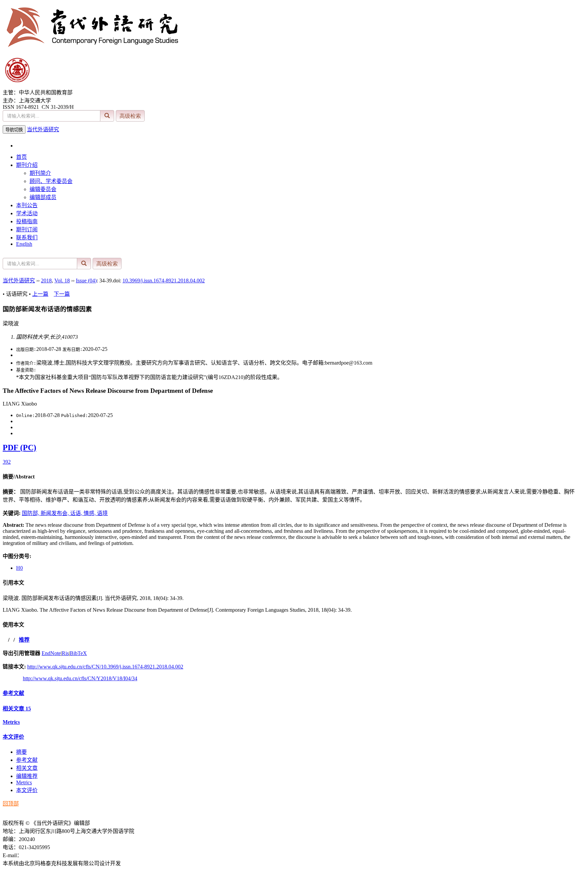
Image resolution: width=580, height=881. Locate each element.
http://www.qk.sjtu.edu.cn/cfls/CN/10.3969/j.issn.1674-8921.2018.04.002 (105, 666)
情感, (90, 513)
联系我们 (27, 237)
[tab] (290, 476)
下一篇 (62, 294)
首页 (21, 157)
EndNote (51, 653)
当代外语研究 (43, 129)
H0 (19, 568)
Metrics (11, 722)
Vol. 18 (62, 280)
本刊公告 (27, 205)
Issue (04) (86, 280)
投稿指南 (27, 221)
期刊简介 (40, 173)
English (24, 244)
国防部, (31, 513)
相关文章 (17, 708)
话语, (77, 513)
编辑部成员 (43, 197)
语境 (102, 513)
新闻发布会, (55, 513)
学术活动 (27, 213)
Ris (65, 653)
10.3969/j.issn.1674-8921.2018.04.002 (164, 280)
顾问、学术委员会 (51, 181)
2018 (46, 280)
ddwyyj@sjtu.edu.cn (44, 855)
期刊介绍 (27, 165)
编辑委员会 (43, 189)
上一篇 (40, 294)
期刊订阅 (27, 229)
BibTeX (78, 653)
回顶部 (11, 803)
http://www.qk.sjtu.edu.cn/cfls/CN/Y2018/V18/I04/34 (80, 678)
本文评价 (13, 737)
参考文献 (13, 693)
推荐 (24, 640)
